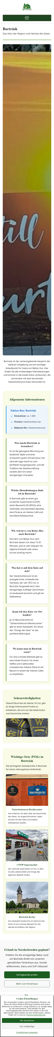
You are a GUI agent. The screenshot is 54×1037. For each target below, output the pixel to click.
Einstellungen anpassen (27, 1032)
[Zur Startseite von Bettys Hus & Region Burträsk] (27, 7)
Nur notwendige (27, 1026)
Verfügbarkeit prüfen (27, 974)
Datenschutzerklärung (35, 1015)
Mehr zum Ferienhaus (27, 983)
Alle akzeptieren (27, 1020)
